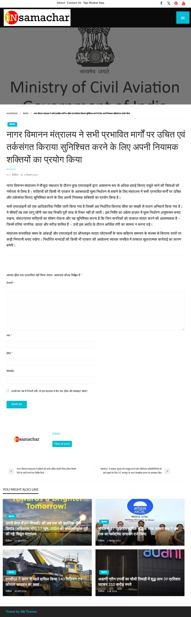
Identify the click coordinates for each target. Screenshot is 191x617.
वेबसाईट (10, 371)
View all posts (62, 443)
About (61, 2)
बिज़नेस (25, 113)
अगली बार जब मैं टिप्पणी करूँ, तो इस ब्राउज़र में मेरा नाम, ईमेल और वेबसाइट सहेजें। (49, 391)
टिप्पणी (11, 283)
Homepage (12, 113)
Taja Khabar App (93, 2)
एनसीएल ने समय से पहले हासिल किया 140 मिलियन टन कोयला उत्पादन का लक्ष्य (44, 582)
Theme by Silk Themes (21, 611)
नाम (9, 335)
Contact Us (74, 2)
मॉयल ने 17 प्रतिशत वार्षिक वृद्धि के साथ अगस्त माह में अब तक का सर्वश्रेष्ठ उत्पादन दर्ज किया (138, 531)
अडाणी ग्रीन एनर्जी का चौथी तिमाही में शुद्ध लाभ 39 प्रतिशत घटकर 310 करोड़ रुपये (139, 582)
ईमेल (10, 353)
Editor (15, 175)
